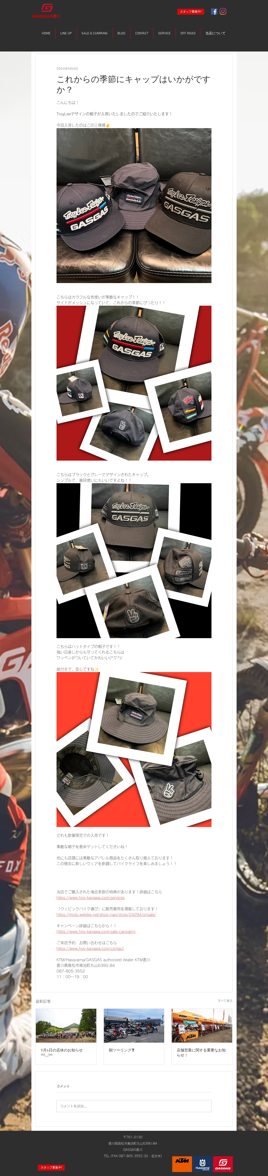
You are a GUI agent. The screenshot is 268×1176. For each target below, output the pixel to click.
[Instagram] (223, 11)
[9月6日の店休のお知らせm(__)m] (66, 1026)
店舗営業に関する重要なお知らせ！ (201, 1053)
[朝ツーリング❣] (134, 1026)
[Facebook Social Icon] (214, 11)
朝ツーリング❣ (122, 1050)
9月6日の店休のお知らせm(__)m (62, 1052)
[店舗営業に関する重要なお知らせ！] (202, 1026)
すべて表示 (225, 1000)
